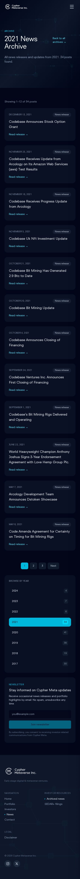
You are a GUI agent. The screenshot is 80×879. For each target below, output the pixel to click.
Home (8, 799)
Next (53, 566)
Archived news (56, 799)
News (10, 814)
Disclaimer (10, 837)
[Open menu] (72, 6)
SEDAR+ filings (53, 804)
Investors (10, 809)
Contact (9, 819)
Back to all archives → (59, 40)
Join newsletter (40, 724)
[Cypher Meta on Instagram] (7, 863)
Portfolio (9, 804)
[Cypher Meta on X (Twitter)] (16, 863)
